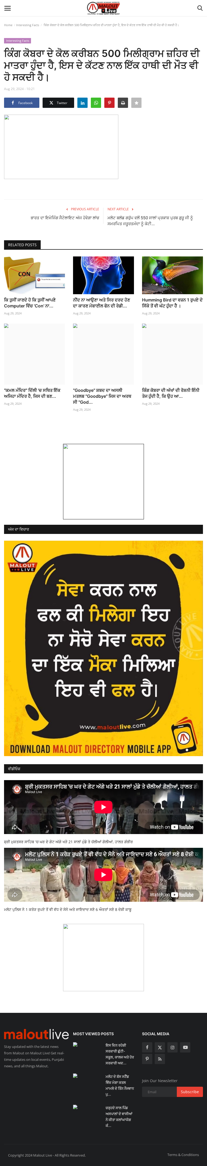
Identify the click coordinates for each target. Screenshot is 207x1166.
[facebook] (147, 1047)
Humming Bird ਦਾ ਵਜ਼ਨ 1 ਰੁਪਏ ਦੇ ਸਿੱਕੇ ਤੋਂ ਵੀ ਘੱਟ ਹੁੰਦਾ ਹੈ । (172, 302)
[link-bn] (103, 481)
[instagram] (172, 1047)
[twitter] (160, 1047)
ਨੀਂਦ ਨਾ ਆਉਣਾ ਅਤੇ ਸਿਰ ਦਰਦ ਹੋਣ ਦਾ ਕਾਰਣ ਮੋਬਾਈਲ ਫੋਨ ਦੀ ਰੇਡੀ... (101, 302)
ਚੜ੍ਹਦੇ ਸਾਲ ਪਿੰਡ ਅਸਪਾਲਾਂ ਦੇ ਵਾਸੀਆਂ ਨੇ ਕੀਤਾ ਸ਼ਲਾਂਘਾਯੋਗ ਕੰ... (119, 1117)
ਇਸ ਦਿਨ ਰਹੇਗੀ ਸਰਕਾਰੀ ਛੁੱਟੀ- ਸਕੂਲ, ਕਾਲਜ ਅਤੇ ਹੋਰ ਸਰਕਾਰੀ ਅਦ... (120, 1054)
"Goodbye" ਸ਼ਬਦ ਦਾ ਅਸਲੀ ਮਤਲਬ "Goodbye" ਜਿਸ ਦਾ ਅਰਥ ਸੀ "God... (102, 396)
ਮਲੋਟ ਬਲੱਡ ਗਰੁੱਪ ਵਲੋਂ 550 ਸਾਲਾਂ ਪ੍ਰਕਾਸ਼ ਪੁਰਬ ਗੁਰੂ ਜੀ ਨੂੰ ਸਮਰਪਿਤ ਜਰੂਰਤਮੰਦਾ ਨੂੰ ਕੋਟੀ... (150, 220)
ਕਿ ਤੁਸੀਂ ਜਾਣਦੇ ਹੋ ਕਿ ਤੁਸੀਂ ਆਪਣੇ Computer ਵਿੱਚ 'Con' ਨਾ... (30, 302)
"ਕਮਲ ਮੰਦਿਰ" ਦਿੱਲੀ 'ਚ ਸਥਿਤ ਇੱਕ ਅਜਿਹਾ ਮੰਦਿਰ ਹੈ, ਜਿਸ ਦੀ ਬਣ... (32, 393)
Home (8, 25)
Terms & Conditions (183, 1154)
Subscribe (190, 1091)
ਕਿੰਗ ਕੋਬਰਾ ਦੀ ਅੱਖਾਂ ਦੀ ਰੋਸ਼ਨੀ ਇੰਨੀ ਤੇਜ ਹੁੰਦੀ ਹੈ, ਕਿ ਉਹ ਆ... (170, 393)
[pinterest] (147, 1059)
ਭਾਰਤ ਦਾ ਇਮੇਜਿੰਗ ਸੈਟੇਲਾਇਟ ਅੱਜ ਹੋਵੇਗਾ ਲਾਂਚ (65, 217)
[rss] (160, 1059)
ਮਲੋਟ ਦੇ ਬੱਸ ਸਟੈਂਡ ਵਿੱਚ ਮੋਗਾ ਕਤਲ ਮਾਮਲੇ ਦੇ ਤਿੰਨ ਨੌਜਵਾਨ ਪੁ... (120, 1085)
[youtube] (185, 1047)
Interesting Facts (27, 25)
